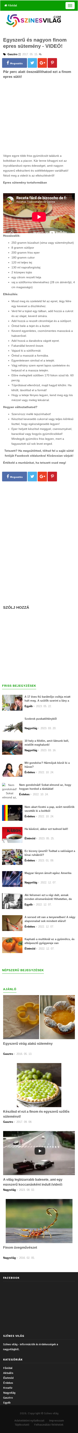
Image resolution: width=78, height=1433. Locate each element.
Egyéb (7, 1402)
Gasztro (8, 1397)
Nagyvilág (9, 1392)
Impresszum (56, 1420)
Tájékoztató (22, 1424)
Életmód (8, 1378)
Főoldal (12, 5)
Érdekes (8, 1383)
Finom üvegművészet (20, 1247)
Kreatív (7, 1388)
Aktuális (8, 1373)
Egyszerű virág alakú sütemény (28, 1043)
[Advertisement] (39, 123)
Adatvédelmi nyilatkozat (29, 1420)
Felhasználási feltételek (48, 1424)
